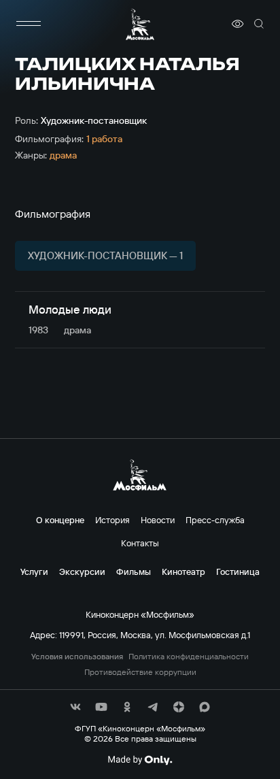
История (112, 519)
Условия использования (77, 656)
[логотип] (140, 24)
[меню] (28, 23)
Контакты (140, 542)
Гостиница (238, 571)
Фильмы (133, 571)
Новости (158, 519)
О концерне (60, 519)
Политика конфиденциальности (188, 656)
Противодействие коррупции (140, 672)
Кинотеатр (183, 571)
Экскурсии (82, 571)
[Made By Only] (139, 760)
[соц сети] (75, 707)
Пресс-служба (215, 519)
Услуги (34, 571)
